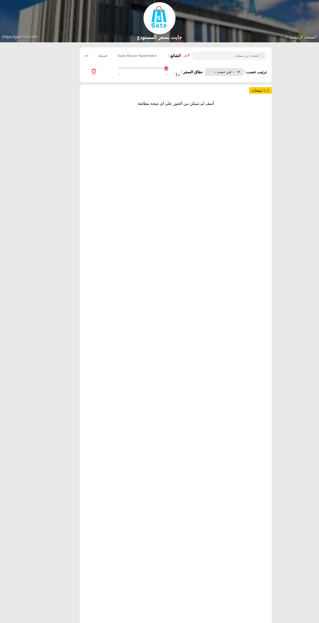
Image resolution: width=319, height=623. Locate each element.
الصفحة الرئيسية (303, 37)
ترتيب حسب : (255, 72)
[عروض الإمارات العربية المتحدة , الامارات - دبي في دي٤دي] (93, 72)
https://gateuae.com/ (20, 37)
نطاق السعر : (192, 72)
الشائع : (174, 56)
